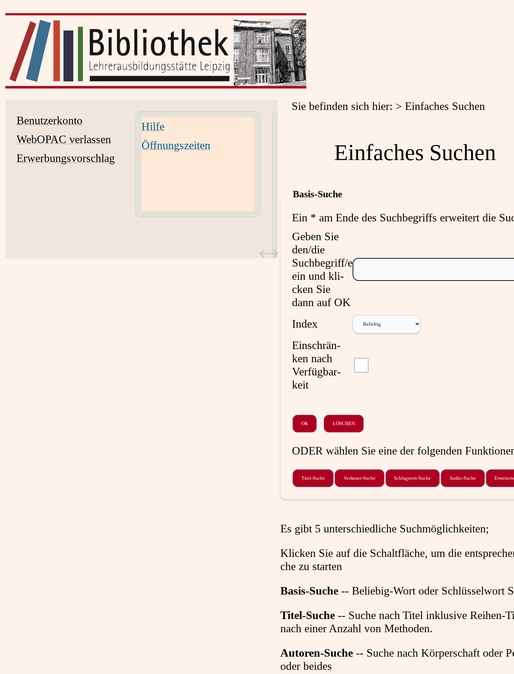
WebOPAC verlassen (64, 139)
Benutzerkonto (49, 120)
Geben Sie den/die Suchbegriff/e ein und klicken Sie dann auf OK (322, 269)
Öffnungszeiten (175, 145)
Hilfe (152, 126)
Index (305, 323)
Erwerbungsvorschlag (66, 158)
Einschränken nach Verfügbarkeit (316, 365)
